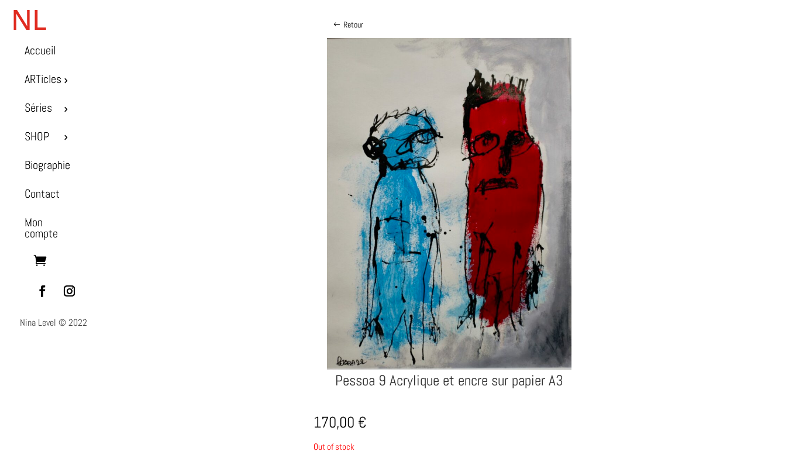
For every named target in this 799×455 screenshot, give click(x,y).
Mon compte (41, 228)
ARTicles (43, 79)
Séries (38, 108)
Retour (353, 24)
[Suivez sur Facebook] (42, 291)
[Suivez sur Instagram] (69, 291)
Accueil (40, 50)
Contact (42, 194)
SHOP (37, 136)
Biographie (47, 165)
